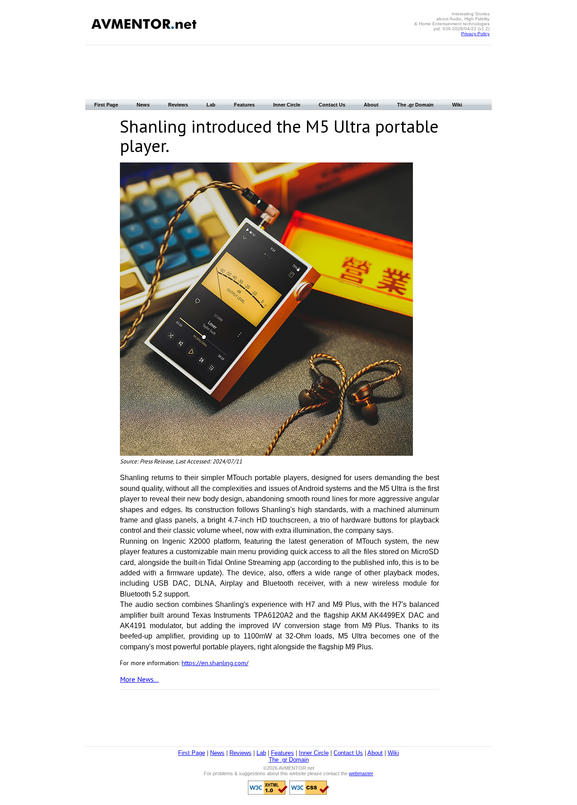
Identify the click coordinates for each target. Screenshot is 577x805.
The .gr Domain (415, 104)
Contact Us (332, 104)
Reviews (178, 104)
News (143, 104)
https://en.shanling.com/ (215, 662)
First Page (106, 104)
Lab (210, 104)
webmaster (361, 773)
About (371, 104)
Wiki (457, 104)
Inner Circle (286, 104)
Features (244, 104)
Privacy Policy (475, 33)
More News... (139, 679)
